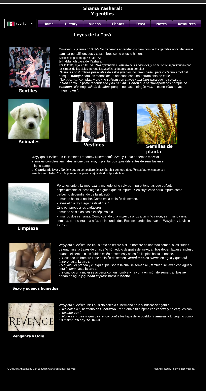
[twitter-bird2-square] (191, 367)
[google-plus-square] (185, 367)
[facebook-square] (197, 367)
